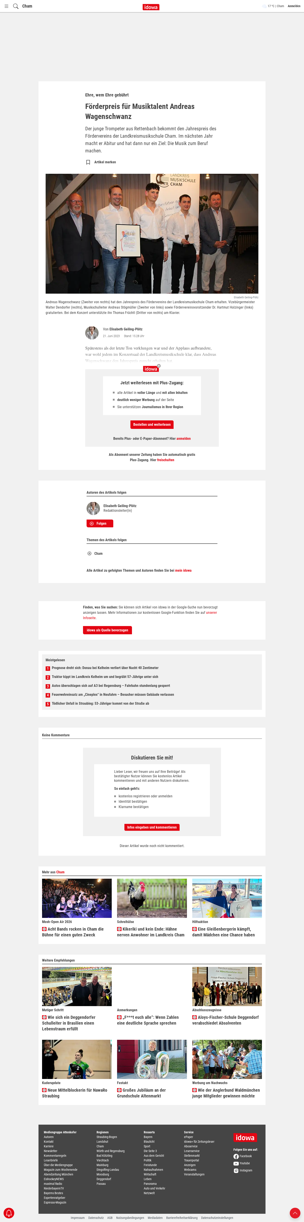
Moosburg (103, 1174)
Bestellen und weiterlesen (152, 424)
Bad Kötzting (104, 1155)
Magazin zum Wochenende (60, 1169)
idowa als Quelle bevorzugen (107, 630)
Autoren (49, 1137)
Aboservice (191, 1146)
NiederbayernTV (54, 1188)
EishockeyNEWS (54, 1179)
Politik (147, 1160)
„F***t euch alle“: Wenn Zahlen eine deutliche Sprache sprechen (148, 1020)
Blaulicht (149, 1141)
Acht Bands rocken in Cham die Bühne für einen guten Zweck (73, 931)
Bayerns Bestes (53, 1193)
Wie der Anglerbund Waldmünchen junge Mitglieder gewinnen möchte (226, 1093)
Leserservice (192, 1151)
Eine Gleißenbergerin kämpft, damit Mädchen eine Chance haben (223, 931)
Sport (147, 1146)
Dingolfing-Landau (108, 1169)
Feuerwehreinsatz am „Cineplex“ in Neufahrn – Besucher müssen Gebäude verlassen (113, 694)
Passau (101, 1183)
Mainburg (102, 1165)
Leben (148, 1179)
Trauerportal (191, 1160)
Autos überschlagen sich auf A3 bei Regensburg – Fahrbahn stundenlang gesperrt (111, 686)
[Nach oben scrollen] (295, 1213)
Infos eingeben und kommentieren (152, 827)
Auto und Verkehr (154, 1188)
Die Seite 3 (150, 1151)
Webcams (190, 1169)
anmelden (183, 438)
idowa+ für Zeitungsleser (199, 1141)
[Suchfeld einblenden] (16, 6)
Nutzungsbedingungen (130, 1218)
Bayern (148, 1137)
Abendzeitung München (58, 1174)
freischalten (165, 460)
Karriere (49, 1146)
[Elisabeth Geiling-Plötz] (92, 333)
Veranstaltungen (194, 1174)
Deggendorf (104, 1179)
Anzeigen (190, 1165)
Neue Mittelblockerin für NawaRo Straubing (74, 1093)
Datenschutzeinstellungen (217, 1218)
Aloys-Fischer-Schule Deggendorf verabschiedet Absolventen (225, 1020)
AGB (110, 1218)
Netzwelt (149, 1193)
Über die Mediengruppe (58, 1165)
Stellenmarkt (192, 1155)
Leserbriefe (51, 1160)
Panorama (150, 1183)
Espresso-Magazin (55, 1202)
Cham (27, 6)
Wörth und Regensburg (111, 1151)
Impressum (78, 1218)
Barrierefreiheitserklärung (182, 1218)
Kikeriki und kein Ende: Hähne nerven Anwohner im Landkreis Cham (150, 931)
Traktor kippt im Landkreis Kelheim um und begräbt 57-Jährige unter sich (105, 677)
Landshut (102, 1141)
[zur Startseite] (246, 1136)
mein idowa (183, 570)
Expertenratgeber (54, 1197)
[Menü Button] (6, 6)
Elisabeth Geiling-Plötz (125, 329)
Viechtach (103, 1160)
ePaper (188, 1137)
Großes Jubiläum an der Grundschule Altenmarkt (141, 1093)
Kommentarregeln (55, 1155)
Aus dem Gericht (154, 1155)
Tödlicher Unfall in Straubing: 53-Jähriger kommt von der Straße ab (100, 703)
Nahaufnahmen (153, 1169)
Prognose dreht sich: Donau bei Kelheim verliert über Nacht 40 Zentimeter (105, 668)
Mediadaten (155, 1218)
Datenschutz (96, 1218)
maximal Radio (53, 1183)
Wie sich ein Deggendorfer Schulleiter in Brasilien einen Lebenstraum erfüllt (68, 1023)
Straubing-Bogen (107, 1137)
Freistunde (150, 1165)
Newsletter (50, 1151)
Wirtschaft (150, 1174)
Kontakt (48, 1141)
